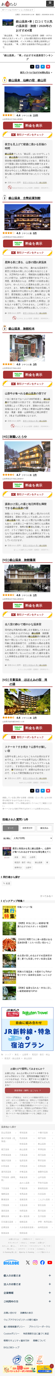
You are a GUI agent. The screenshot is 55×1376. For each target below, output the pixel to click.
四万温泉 (42, 1155)
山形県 (32, 857)
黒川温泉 (42, 1211)
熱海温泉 (5, 1233)
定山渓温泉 (6, 1132)
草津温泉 (42, 1149)
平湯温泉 (24, 1188)
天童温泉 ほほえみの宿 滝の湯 (28, 682)
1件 (35, 475)
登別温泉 (24, 1132)
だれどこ (24, 1243)
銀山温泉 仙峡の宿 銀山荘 (27, 80)
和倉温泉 (24, 1177)
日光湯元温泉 (7, 1222)
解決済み (44, 828)
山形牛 (28, 867)
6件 (35, 233)
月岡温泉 (24, 1166)
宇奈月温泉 (43, 1183)
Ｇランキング (13, 1243)
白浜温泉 (42, 1194)
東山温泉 (42, 1144)
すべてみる (45, 896)
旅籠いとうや (18, 436)
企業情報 (8, 1293)
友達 (16, 857)
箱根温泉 (24, 1222)
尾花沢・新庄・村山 (23, 862)
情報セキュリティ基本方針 (16, 1340)
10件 (35, 115)
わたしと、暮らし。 (9, 1246)
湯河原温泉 (6, 1172)
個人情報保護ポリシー (14, 1326)
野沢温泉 (42, 1160)
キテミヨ (23, 1246)
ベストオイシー (35, 1246)
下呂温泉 (5, 1188)
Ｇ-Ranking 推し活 (9, 1252)
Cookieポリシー (12, 1333)
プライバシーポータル (39, 1326)
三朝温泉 (5, 1205)
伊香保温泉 (6, 1155)
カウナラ (21, 1249)
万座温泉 (24, 1155)
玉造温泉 (24, 1205)
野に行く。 (11, 1249)
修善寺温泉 (43, 1172)
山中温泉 (42, 1177)
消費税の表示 (26, 1312)
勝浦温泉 (5, 1199)
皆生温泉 (42, 1205)
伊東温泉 (24, 1172)
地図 (27, 119)
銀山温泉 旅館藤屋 (22, 560)
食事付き (18, 867)
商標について (39, 1340)
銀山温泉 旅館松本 (22, 328)
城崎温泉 (5, 1194)
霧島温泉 (5, 1216)
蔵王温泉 (5, 1149)
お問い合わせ (10, 1312)
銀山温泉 (38, 862)
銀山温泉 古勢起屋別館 (24, 198)
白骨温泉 (5, 1166)
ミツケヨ (31, 1249)
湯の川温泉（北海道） (8, 1139)
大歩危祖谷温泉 (26, 1227)
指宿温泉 (24, 1233)
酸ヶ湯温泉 (24, 1216)
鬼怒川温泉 (6, 1160)
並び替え (7, 838)
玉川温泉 (42, 1216)
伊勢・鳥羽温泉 (45, 1222)
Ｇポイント (39, 1239)
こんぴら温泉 (44, 1199)
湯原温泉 (5, 1211)
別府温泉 (24, 1211)
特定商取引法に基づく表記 (36, 1333)
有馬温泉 (24, 1194)
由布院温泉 (43, 1227)
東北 (24, 857)
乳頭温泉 (24, 1138)
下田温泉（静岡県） (8, 1178)
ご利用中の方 (11, 1301)
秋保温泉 (24, 1144)
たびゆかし (41, 1249)
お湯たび (41, 1243)
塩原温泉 (24, 1160)
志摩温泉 (5, 1227)
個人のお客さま (12, 1275)
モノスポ (47, 1246)
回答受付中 (28, 828)
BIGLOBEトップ (11, 1347)
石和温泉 (42, 1166)
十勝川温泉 (43, 1132)
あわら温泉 (24, 1183)
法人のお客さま (12, 1284)
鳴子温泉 (42, 1138)
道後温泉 (24, 1199)
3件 (35, 364)
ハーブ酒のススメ (43, 1252)
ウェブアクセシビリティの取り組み (21, 1319)
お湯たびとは (14, 1239)
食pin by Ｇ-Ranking (26, 1252)
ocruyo (32, 1243)
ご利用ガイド (27, 1239)
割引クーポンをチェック (30, 134)
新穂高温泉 (43, 1188)
